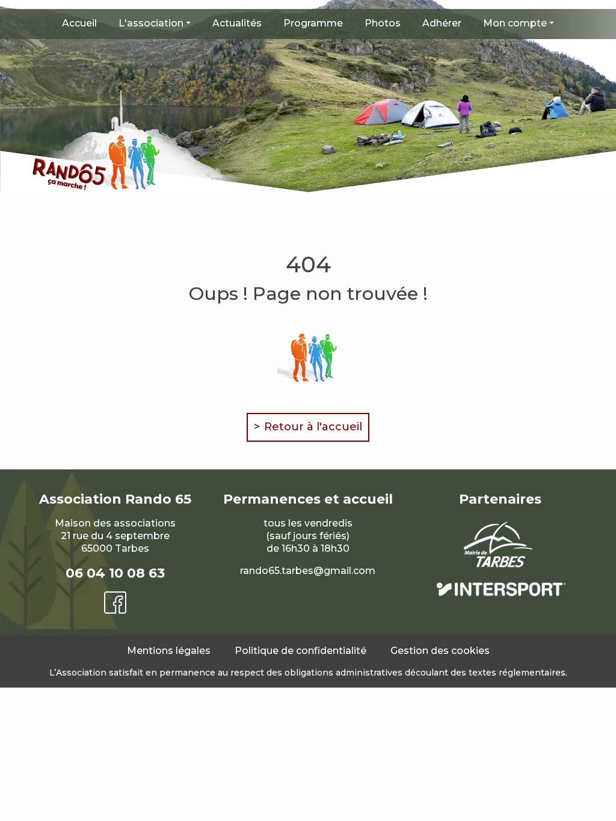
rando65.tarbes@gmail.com (307, 570)
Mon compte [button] (515, 23)
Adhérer (441, 23)
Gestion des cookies (440, 650)
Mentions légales (169, 650)
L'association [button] (151, 23)
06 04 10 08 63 (115, 573)
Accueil (79, 23)
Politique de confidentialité (300, 650)
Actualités (237, 23)
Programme (313, 23)
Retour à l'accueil (313, 426)
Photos (383, 23)
